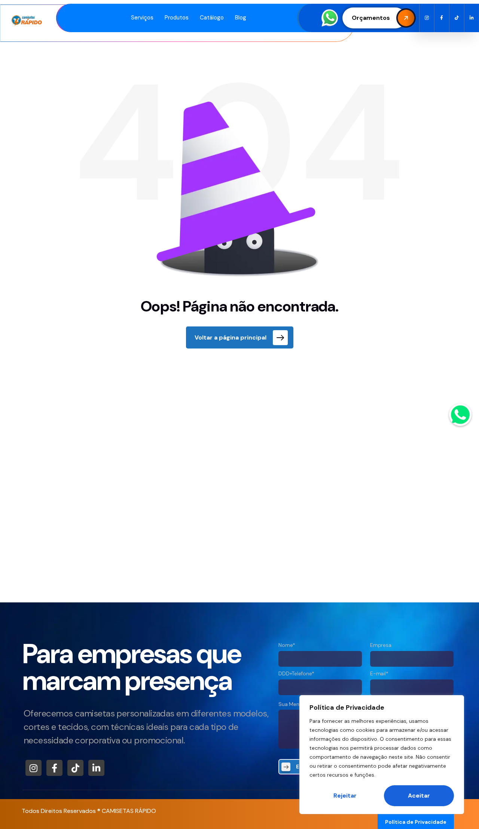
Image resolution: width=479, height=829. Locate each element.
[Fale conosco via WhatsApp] (460, 414)
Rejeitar (345, 795)
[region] (381, 754)
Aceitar (419, 795)
